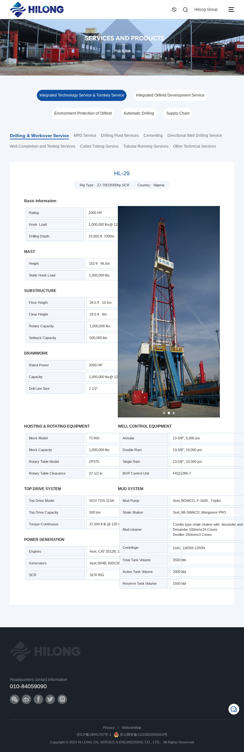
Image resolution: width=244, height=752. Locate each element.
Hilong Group (206, 9)
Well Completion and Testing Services (42, 146)
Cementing (153, 135)
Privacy (109, 727)
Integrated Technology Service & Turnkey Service (81, 95)
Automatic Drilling (139, 113)
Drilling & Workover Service (39, 135)
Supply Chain (178, 113)
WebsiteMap (131, 727)
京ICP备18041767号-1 (94, 734)
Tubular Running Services (145, 146)
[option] (169, 311)
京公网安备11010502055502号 (143, 734)
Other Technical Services (194, 146)
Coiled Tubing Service (99, 146)
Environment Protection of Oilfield (83, 113)
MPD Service (85, 135)
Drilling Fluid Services (120, 135)
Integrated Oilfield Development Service (170, 95)
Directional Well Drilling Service (194, 135)
